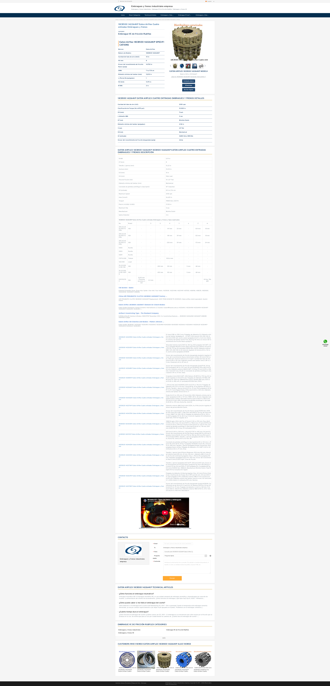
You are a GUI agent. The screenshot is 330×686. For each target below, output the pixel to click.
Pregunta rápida (156, 557)
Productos (122, 19)
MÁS (164, 638)
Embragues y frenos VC (203, 15)
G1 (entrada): (122, 136)
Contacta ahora (188, 81)
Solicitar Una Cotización (126, 1)
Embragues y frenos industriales (168, 15)
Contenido (156, 561)
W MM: (120, 86)
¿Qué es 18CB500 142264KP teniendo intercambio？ (188, 77)
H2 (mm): (121, 82)
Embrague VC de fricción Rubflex (185, 15)
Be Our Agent (188, 90)
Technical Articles (150, 15)
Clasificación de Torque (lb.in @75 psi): (131, 108)
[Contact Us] (325, 343)
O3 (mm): (121, 112)
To (154, 547)
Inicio (123, 15)
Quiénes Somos (120, 683)
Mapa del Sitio (136, 683)
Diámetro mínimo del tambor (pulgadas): (131, 124)
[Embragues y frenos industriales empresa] (119, 8)
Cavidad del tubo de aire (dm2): (129, 57)
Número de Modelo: (124, 53)
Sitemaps (143, 683)
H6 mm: (120, 61)
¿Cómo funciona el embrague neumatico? (136, 594)
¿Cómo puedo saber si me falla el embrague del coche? (142, 603)
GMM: (120, 71)
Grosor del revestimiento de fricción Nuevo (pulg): (130, 66)
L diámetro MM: (123, 116)
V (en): (120, 128)
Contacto (128, 683)
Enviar (172, 578)
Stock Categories (134, 15)
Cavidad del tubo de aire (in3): (128, 104)
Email (155, 544)
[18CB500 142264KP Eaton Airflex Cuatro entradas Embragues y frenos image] (188, 42)
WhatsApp (188, 85)
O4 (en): (120, 132)
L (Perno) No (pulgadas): (126, 78)
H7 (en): (120, 120)
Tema (155, 552)
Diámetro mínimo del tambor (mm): (130, 74)
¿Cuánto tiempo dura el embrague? (133, 612)
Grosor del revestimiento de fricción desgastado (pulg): (137, 140)
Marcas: (121, 49)
